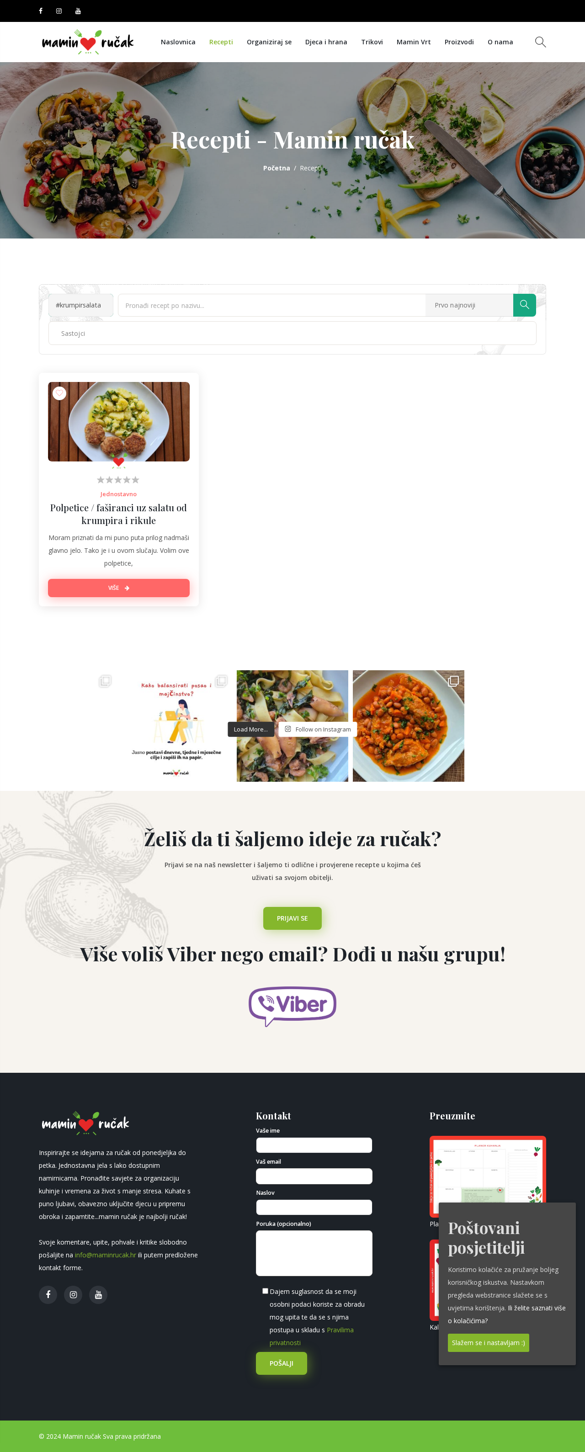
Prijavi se (292, 918)
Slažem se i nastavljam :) (488, 1342)
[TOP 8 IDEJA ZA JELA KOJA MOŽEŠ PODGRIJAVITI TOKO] (408, 726)
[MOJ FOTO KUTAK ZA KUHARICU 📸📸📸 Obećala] (524, 726)
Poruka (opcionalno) (283, 1224)
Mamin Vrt (414, 41)
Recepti (221, 41)
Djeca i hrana (326, 41)
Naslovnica (178, 41)
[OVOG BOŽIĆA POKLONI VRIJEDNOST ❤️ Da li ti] (60, 726)
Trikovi (372, 41)
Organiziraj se (269, 41)
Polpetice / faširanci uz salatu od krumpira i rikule (118, 513)
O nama (500, 41)
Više (114, 588)
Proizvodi (459, 41)
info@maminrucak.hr (105, 1255)
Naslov (265, 1193)
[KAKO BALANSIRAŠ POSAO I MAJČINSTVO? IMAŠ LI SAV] (176, 726)
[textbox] (83, 333)
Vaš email (268, 1162)
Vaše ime (268, 1130)
